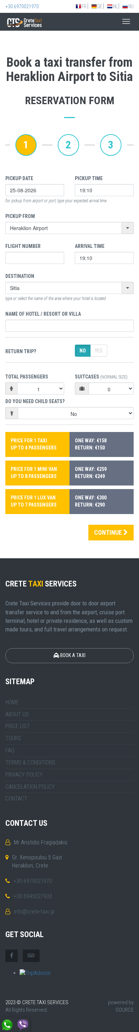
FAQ (9, 750)
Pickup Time (89, 178)
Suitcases (101, 377)
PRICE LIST (17, 726)
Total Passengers (26, 377)
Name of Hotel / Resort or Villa (43, 314)
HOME (12, 702)
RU (130, 6)
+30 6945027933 (33, 896)
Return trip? (20, 351)
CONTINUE (108, 532)
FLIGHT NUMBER (23, 246)
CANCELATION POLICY (30, 786)
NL (115, 6)
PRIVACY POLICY (24, 774)
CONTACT (16, 798)
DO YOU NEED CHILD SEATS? (35, 401)
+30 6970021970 (22, 6)
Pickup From (20, 216)
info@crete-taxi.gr (34, 911)
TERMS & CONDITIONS (30, 762)
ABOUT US (17, 714)
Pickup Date (19, 178)
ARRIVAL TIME (89, 246)
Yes (99, 351)
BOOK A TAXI (72, 655)
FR (84, 6)
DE (99, 6)
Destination (19, 276)
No (82, 351)
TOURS (13, 738)
